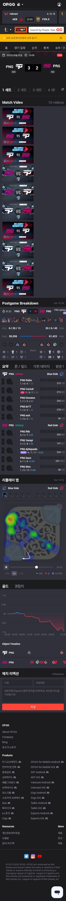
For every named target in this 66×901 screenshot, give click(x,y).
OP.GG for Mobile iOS (43, 767)
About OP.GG (9, 732)
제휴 (60, 833)
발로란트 (6, 772)
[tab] (6, 366)
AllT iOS (35, 777)
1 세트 (6, 89)
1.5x (21, 573)
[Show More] (20, 4)
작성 (33, 707)
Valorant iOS (38, 787)
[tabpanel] (33, 422)
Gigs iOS (36, 797)
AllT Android (38, 772)
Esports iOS (37, 818)
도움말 (5, 838)
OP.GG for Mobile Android (45, 762)
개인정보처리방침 (11, 833)
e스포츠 (6, 813)
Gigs (5, 818)
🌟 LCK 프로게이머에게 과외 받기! (20, 38)
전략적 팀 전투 (9, 767)
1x (14, 573)
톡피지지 (6, 808)
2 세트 (22, 89)
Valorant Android (41, 782)
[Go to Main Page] (9, 4)
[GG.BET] (21, 30)
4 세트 (52, 89)
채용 (60, 843)
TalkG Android (39, 803)
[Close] (61, 38)
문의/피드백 (8, 843)
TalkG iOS (36, 808)
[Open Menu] (59, 4)
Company (7, 737)
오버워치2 (7, 777)
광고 (60, 838)
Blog (5, 742)
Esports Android (40, 813)
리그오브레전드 (10, 762)
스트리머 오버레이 (11, 797)
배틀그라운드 (8, 782)
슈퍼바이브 (7, 787)
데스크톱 (6, 792)
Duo (4, 803)
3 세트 (37, 89)
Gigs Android (38, 792)
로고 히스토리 (9, 747)
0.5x (7, 573)
